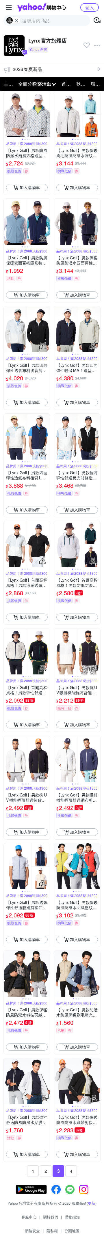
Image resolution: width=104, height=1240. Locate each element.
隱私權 (52, 1230)
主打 (8, 83)
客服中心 (28, 1217)
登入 (89, 7)
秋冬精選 (81, 83)
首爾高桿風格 (67, 83)
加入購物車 (30, 187)
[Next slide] (46, 114)
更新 (91, 1203)
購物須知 (72, 1217)
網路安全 (32, 1230)
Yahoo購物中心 (41, 7)
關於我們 (50, 1217)
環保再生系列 (96, 83)
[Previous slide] (7, 114)
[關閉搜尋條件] (16, 20)
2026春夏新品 (27, 69)
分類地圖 (71, 1230)
